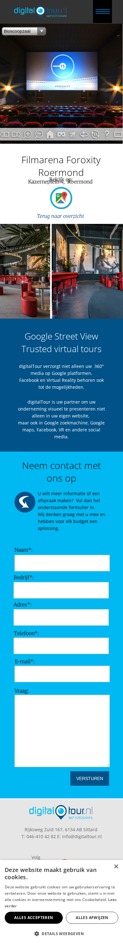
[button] (61, 933)
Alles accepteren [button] (33, 917)
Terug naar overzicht (61, 216)
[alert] (61, 901)
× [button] (116, 866)
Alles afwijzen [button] (92, 917)
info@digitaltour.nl (82, 836)
